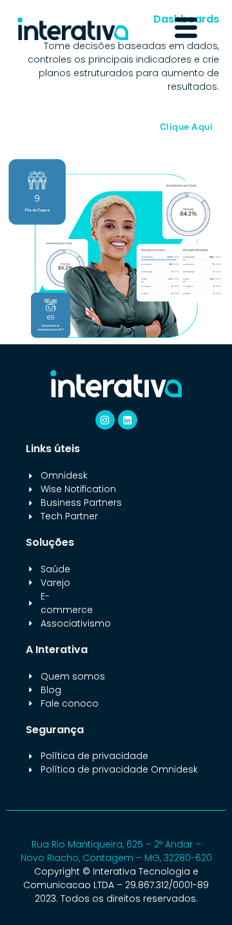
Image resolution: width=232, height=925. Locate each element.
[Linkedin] (127, 420)
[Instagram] (105, 420)
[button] (186, 29)
